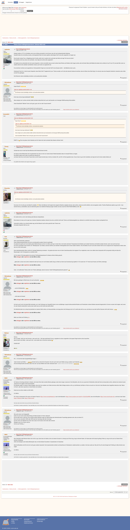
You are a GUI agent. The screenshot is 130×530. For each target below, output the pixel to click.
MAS (6, 378)
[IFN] (3, 395)
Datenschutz (28, 523)
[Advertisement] (65, 25)
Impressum (28, 521)
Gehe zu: (111, 492)
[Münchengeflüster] (3, 68)
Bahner (7, 333)
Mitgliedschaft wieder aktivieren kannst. (122, 8)
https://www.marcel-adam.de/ (107, 396)
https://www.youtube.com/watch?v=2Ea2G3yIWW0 (78, 396)
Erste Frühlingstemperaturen (23, 49)
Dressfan (7, 188)
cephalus (7, 49)
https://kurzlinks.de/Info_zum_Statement (71, 109)
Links (13, 523)
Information (41, 519)
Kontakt (27, 519)
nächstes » (125, 40)
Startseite (14, 519)
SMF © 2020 (60, 496)
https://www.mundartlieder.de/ (47, 396)
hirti (6, 236)
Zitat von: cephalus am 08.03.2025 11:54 (23, 89)
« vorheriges (119, 40)
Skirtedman (8, 82)
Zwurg (6, 146)
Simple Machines (65, 496)
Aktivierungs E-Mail (13, 9)
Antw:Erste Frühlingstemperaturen (24, 82)
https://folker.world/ (29, 398)
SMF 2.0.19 (55, 496)
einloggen (16, 7)
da (28, 317)
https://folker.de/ (18, 398)
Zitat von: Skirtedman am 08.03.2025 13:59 (23, 118)
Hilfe (12, 521)
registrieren (23, 7)
